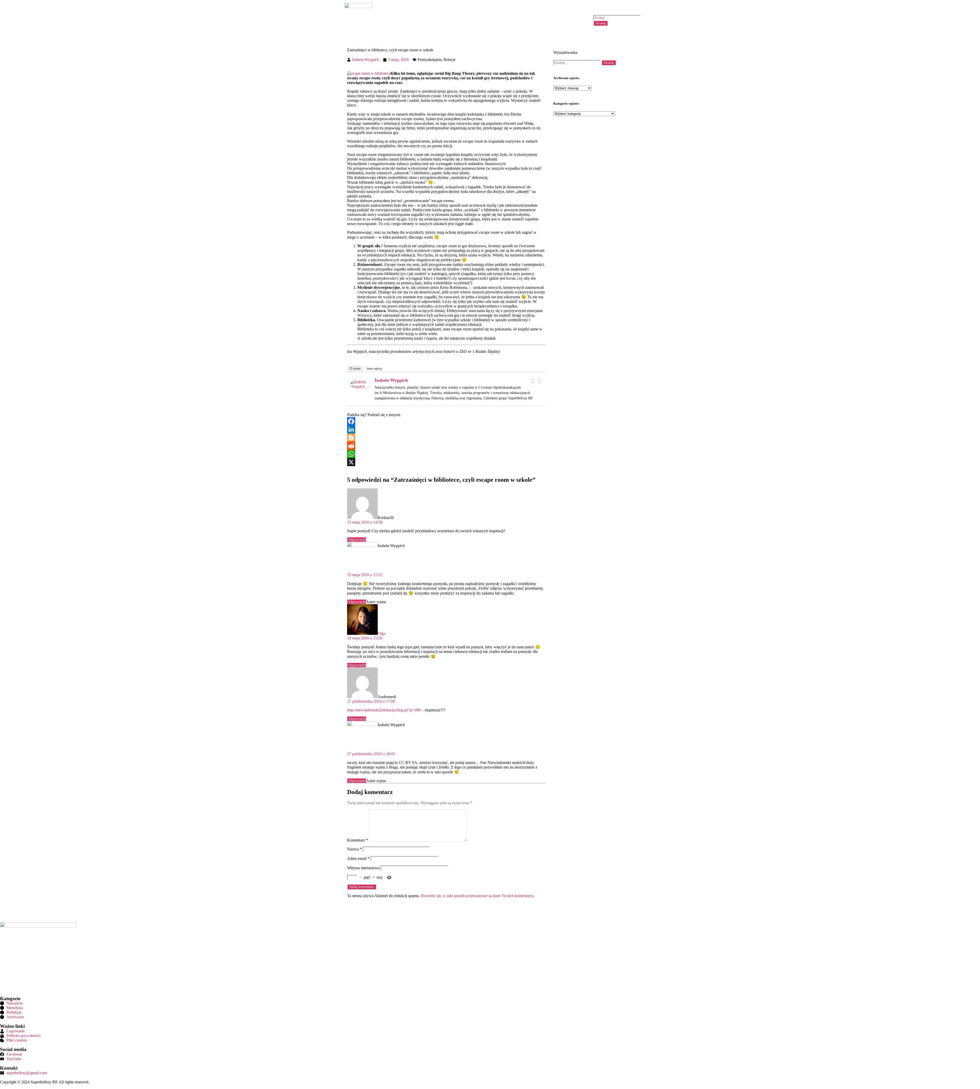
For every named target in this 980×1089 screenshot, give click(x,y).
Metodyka (484, 20)
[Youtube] (971, 425)
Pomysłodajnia (430, 59)
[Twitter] (539, 381)
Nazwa (354, 849)
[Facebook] (971, 412)
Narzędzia (460, 20)
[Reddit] (446, 446)
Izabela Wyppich (391, 380)
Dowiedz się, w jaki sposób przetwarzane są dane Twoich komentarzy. (477, 896)
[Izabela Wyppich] (360, 387)
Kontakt (577, 20)
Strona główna (403, 20)
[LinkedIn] (446, 429)
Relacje (450, 59)
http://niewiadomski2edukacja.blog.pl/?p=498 (384, 710)
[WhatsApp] (446, 454)
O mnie (355, 368)
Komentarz (357, 840)
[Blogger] (446, 438)
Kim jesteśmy (434, 20)
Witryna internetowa (363, 868)
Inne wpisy (374, 368)
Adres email (358, 858)
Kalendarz (555, 20)
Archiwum (531, 20)
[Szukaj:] (617, 17)
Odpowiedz (356, 539)
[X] (446, 462)
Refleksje (507, 20)
